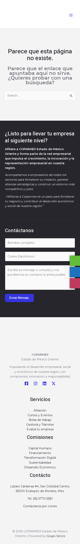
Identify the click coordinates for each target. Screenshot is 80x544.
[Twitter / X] (53, 383)
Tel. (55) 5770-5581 (40, 498)
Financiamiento (40, 453)
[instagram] (35, 383)
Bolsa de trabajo (40, 420)
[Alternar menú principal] (71, 15)
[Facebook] (26, 383)
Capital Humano (40, 448)
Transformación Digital (40, 458)
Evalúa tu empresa (40, 429)
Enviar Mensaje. (19, 298)
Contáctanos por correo (40, 506)
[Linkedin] (44, 383)
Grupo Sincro (56, 536)
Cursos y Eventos (40, 415)
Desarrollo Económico (40, 467)
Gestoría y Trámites (40, 424)
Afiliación (40, 410)
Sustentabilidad (40, 462)
